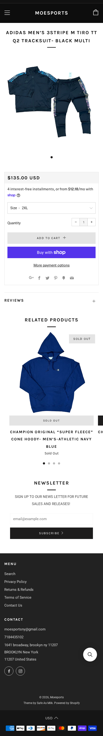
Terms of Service (17, 597)
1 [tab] (44, 463)
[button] (90, 654)
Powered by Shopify (67, 703)
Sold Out (51, 420)
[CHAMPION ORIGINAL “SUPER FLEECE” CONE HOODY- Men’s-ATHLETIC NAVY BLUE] (51, 373)
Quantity (14, 223)
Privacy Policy (15, 582)
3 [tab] (54, 463)
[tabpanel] (51, 103)
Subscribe (49, 533)
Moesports (51, 13)
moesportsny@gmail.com (25, 629)
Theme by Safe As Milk (38, 703)
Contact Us (13, 605)
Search (9, 574)
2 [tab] (49, 463)
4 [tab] (59, 463)
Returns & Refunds (19, 589)
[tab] (52, 157)
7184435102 (13, 637)
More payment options (52, 265)
